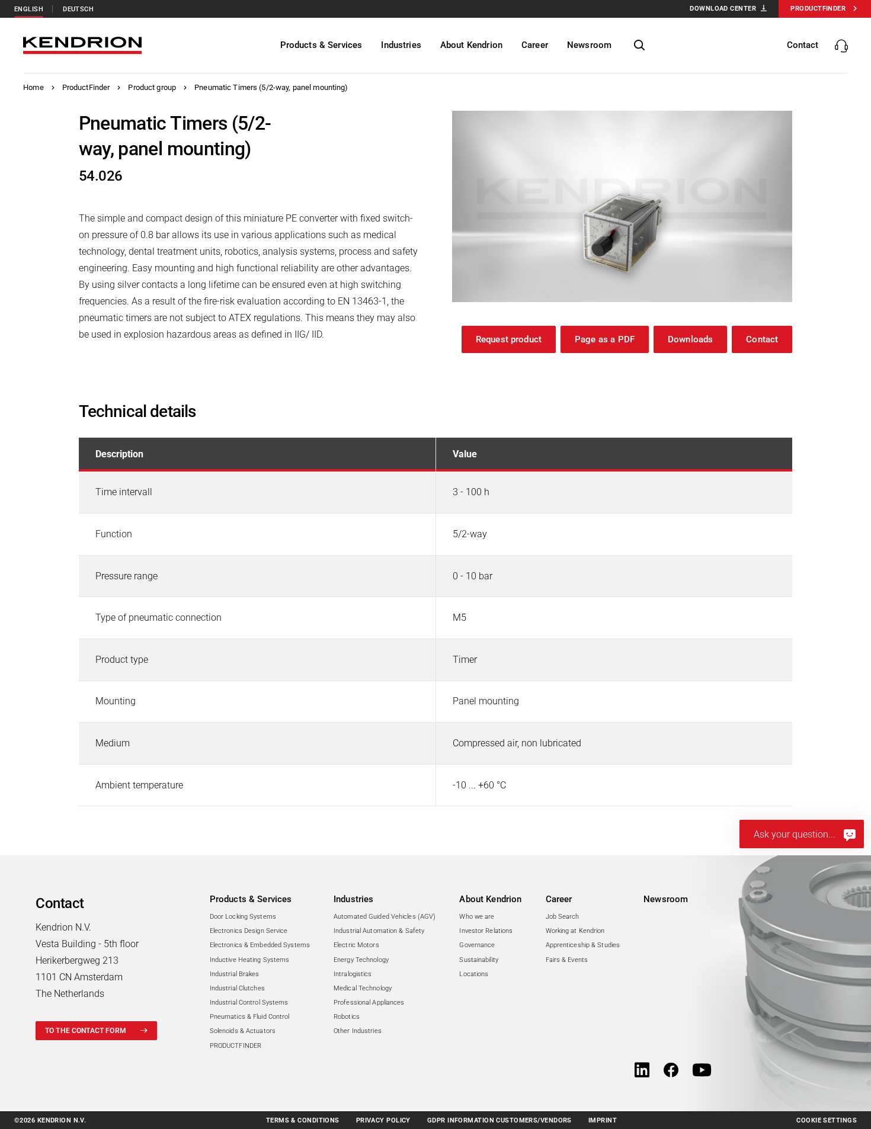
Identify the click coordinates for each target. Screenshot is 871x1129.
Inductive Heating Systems (250, 960)
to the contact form (85, 1031)
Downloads (690, 339)
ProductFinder (86, 87)
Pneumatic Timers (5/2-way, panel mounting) (271, 87)
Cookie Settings (826, 1120)
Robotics (347, 1017)
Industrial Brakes (235, 974)
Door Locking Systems (243, 916)
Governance (477, 945)
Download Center (723, 8)
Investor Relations (486, 931)
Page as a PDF (605, 339)
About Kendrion (490, 899)
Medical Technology (363, 988)
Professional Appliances (369, 1002)
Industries (354, 899)
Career (559, 899)
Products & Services (251, 899)
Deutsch (78, 9)
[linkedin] (642, 1071)
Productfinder (818, 8)
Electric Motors (356, 945)
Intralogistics (353, 974)
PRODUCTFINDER (235, 1046)
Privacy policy (383, 1120)
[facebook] (671, 1071)
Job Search (562, 916)
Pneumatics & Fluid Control (250, 1017)
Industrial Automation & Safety (379, 931)
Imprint (602, 1120)
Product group (152, 87)
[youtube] (702, 1071)
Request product (509, 339)
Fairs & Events (567, 960)
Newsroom (665, 899)
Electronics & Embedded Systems (260, 945)
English (28, 9)
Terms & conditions (303, 1120)
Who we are (476, 916)
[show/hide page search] (639, 45)
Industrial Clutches (237, 988)
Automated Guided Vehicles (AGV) (385, 916)
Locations (473, 974)
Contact (762, 339)
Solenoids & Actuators (243, 1031)
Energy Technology (361, 960)
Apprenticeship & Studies (583, 945)
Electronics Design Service (249, 931)
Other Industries (358, 1031)
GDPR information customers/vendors (499, 1120)
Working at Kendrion (575, 931)
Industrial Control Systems (249, 1002)
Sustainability (478, 960)
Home (33, 87)
